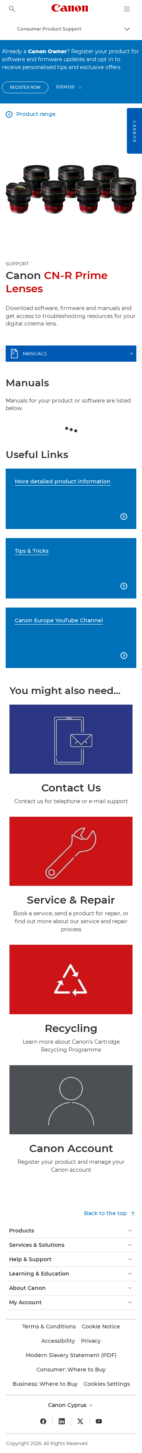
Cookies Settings (107, 1384)
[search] (12, 9)
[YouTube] (99, 1421)
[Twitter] (80, 1421)
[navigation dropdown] (127, 9)
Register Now (25, 87)
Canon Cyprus (68, 1405)
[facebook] (43, 1421)
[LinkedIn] (62, 1421)
